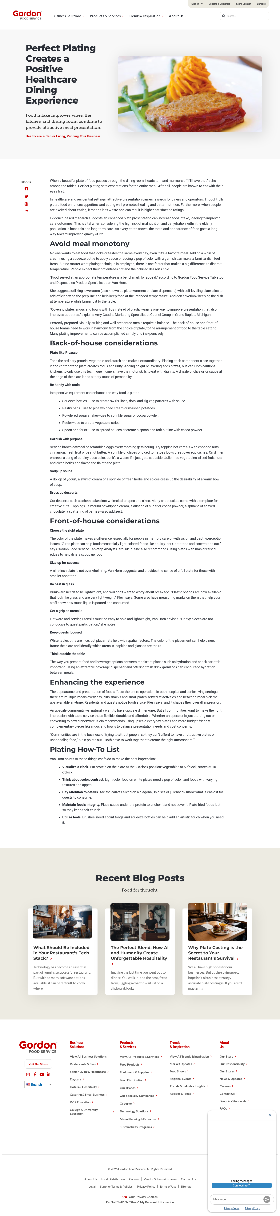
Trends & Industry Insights (187, 1086)
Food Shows (178, 1071)
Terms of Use (168, 1186)
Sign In (195, 3)
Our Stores (227, 1071)
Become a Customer (219, 3)
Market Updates (181, 1064)
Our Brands (127, 1088)
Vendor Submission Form (160, 1179)
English (36, 1084)
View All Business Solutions (88, 1056)
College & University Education (84, 1111)
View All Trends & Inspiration (189, 1056)
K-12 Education (80, 1102)
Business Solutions (67, 16)
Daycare (76, 1079)
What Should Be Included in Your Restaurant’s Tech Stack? (61, 953)
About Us (176, 16)
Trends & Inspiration (145, 16)
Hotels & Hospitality (83, 1087)
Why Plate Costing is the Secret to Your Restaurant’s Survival (215, 953)
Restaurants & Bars (83, 1064)
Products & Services (105, 16)
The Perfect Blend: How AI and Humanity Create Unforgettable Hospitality (140, 953)
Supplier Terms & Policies (116, 1186)
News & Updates (231, 1078)
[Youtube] (42, 1074)
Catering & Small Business (87, 1094)
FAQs (223, 1108)
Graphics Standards (233, 1101)
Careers (261, 3)
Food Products (129, 1064)
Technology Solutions (134, 1111)
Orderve (126, 1103)
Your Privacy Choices (143, 1196)
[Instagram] (28, 1074)
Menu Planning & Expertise (138, 1119)
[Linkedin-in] (49, 1074)
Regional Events (180, 1078)
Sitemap (186, 1186)
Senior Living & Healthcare (88, 1071)
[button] (26, 189)
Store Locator (243, 3)
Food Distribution (131, 1080)
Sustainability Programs (136, 1127)
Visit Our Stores (38, 1064)
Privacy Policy (146, 1186)
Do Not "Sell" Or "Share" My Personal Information (140, 1202)
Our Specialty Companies (137, 1095)
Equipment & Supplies (134, 1072)
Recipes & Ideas (180, 1093)
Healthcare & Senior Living (45, 136)
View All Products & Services (139, 1056)
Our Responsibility (232, 1064)
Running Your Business (84, 136)
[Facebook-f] (35, 1074)
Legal (92, 1186)
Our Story (226, 1056)
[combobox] (244, 16)
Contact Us (227, 1093)
